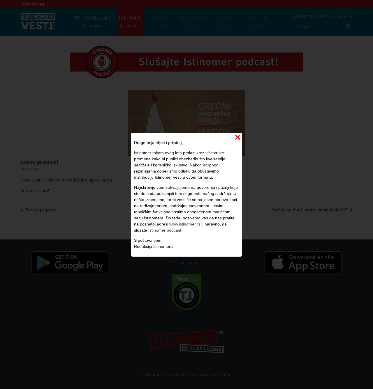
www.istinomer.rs (184, 224)
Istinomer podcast (164, 230)
